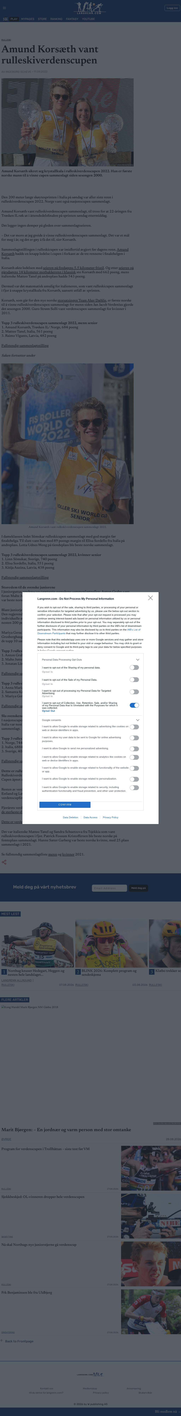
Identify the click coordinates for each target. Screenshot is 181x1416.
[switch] (134, 667)
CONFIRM (65, 804)
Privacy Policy (110, 817)
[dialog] (90, 708)
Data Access (90, 817)
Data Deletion (70, 817)
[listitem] (90, 660)
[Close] (151, 599)
